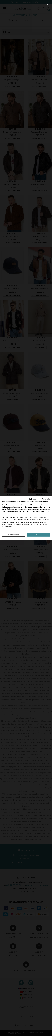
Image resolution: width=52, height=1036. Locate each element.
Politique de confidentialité (39, 499)
